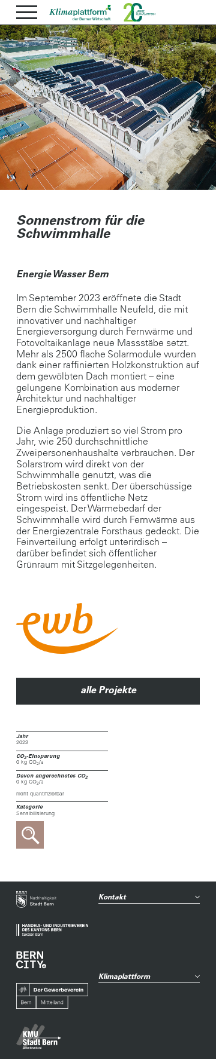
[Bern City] (31, 960)
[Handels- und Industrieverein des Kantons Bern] (52, 930)
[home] (80, 12)
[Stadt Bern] (36, 900)
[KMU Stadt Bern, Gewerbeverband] (38, 1036)
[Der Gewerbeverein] (52, 996)
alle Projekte (108, 690)
